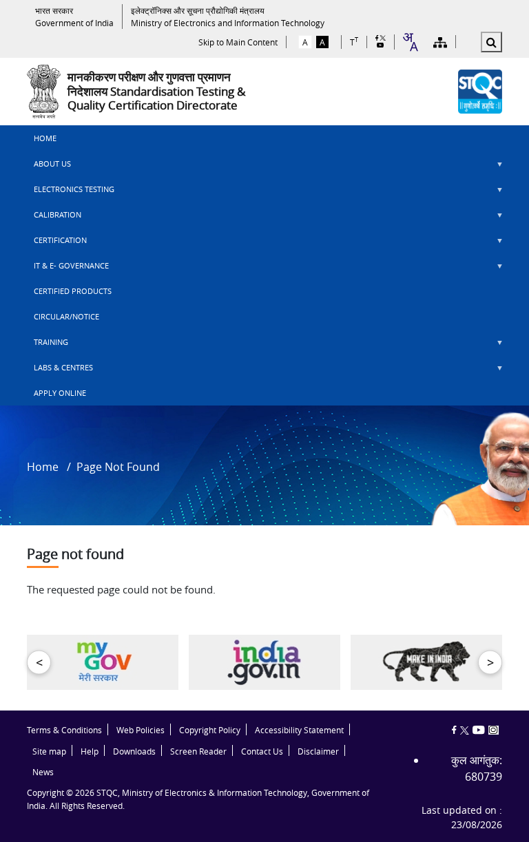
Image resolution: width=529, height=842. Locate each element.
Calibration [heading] (54, 218)
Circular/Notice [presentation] (66, 316)
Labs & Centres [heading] (60, 371)
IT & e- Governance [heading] (68, 269)
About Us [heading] (49, 167)
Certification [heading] (57, 244)
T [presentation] (354, 42)
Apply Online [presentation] (60, 393)
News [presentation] (43, 772)
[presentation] (74, 16)
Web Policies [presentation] (140, 730)
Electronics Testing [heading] (70, 193)
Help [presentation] (89, 751)
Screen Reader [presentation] (198, 751)
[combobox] (410, 42)
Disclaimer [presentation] (318, 751)
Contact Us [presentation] (262, 751)
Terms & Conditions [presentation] (64, 730)
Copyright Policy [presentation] (209, 730)
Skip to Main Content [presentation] (238, 42)
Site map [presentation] (49, 751)
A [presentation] (305, 42)
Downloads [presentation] (134, 751)
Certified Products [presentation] (73, 291)
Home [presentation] (45, 138)
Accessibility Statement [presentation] (299, 730)
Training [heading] (47, 346)
